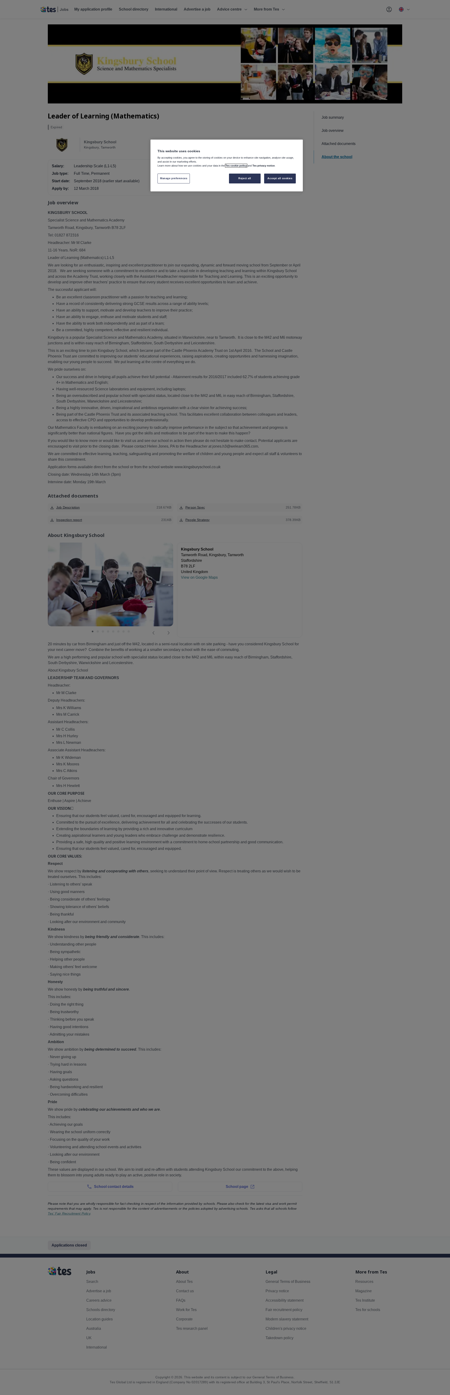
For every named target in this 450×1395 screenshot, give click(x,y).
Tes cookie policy (236, 165)
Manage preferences (173, 178)
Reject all (244, 178)
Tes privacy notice (263, 165)
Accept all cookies (279, 178)
